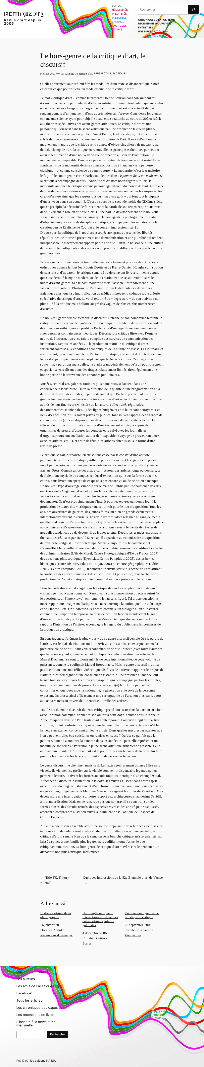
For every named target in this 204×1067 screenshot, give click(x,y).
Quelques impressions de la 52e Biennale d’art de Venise (123, 877)
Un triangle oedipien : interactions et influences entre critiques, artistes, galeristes (100, 919)
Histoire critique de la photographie (55, 915)
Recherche (57, 1034)
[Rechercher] (193, 9)
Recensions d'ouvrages (56, 935)
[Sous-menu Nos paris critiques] (167, 31)
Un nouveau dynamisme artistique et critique (142, 915)
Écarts (86, 943)
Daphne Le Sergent (76, 73)
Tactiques (120, 73)
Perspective (102, 73)
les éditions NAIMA (43, 1060)
